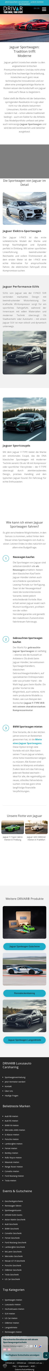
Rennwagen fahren (13, 1205)
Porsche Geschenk (13, 1265)
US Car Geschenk (12, 1279)
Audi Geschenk (11, 1224)
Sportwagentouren (13, 1210)
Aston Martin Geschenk (15, 1219)
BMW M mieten (12, 1125)
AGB (33, 1366)
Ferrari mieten (11, 1148)
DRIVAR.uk (10, 1363)
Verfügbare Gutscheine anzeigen (22, 1355)
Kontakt (8, 1086)
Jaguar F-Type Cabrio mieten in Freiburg (13, 838)
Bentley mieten (11, 1153)
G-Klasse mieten (12, 1134)
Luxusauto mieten (13, 1304)
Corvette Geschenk (13, 1233)
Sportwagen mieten (13, 1300)
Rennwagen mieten (13, 1332)
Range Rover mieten (14, 1166)
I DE (37, 8)
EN (35, 8)
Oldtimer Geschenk (13, 1270)
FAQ (14, 1366)
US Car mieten (11, 1318)
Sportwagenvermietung (15, 1077)
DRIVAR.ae (21, 1363)
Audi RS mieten (11, 1120)
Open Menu (44, 9)
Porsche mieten (12, 1139)
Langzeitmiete (11, 1327)
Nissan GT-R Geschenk (15, 1261)
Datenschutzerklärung (24, 1369)
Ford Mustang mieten (14, 1176)
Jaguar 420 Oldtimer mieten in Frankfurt (36, 838)
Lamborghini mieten (13, 1143)
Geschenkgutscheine (14, 1201)
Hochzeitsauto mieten (14, 1309)
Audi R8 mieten (11, 1116)
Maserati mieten (12, 1162)
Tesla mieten (10, 1180)
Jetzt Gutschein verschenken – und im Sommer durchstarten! (24, 3)
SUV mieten (10, 1313)
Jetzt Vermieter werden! (15, 1081)
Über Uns (9, 1091)
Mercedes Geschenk (14, 1256)
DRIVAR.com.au (35, 1363)
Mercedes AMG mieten (15, 1130)
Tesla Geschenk (12, 1274)
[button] (5, 1366)
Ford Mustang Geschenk (15, 1242)
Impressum (24, 1366)
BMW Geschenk (12, 1228)
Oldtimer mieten (12, 1323)
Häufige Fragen (11, 1095)
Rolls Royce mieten (13, 1157)
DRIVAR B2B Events (13, 1215)
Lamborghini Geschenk (15, 1247)
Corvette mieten (12, 1171)
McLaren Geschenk (13, 1251)
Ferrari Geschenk (12, 1238)
